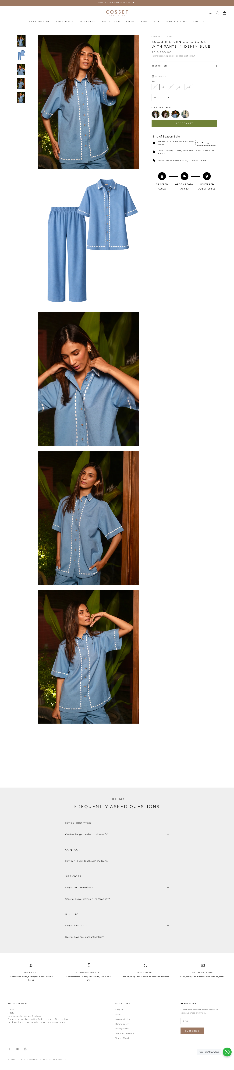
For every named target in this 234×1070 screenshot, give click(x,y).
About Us (199, 22)
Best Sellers (88, 22)
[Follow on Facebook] (9, 1049)
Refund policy (122, 1024)
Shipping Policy (122, 1019)
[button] (184, 76)
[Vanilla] (156, 114)
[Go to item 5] (21, 97)
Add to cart (184, 123)
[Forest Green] (185, 114)
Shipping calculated (173, 56)
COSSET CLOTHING (162, 37)
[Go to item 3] (21, 69)
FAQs (118, 1014)
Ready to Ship (111, 22)
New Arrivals (64, 22)
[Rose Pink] (165, 114)
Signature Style (39, 22)
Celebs (130, 22)
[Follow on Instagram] (17, 1049)
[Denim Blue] (175, 114)
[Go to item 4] (21, 83)
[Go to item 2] (21, 55)
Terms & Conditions (124, 1033)
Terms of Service (123, 1038)
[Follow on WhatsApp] (25, 1049)
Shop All (119, 1009)
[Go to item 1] (21, 41)
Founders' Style (176, 22)
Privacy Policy (122, 1028)
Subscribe (192, 1031)
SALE (157, 22)
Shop (144, 22)
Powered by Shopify (53, 1060)
